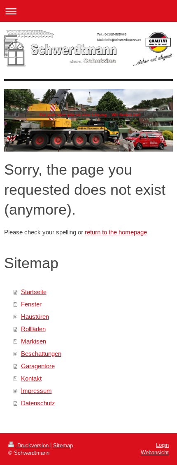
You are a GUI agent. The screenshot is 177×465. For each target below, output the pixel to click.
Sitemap (63, 445)
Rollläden (33, 328)
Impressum (36, 390)
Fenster (31, 304)
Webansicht (155, 452)
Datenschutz (38, 403)
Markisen (33, 341)
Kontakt (31, 378)
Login (162, 445)
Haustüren (35, 316)
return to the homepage (116, 232)
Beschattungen (41, 353)
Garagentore (38, 365)
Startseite (34, 291)
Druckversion (33, 445)
